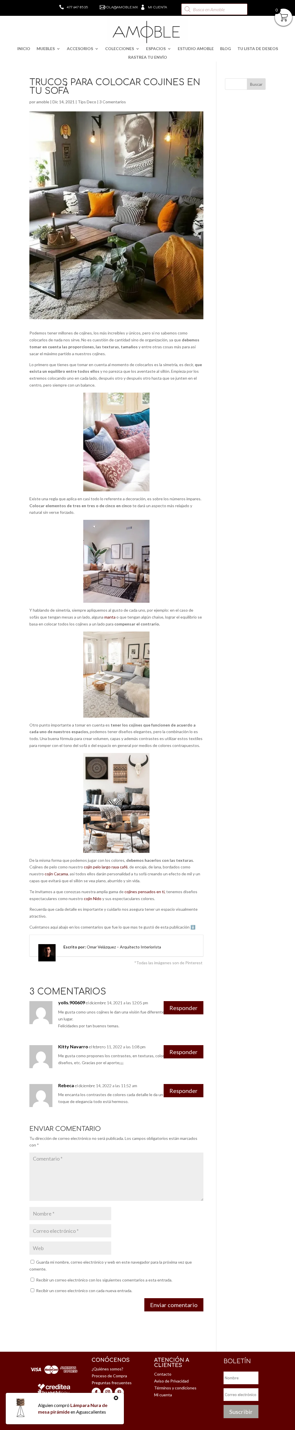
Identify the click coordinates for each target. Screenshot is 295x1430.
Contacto (162, 1374)
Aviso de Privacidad (171, 1380)
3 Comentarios (112, 101)
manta (110, 617)
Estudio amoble (196, 49)
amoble (42, 101)
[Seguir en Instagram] (107, 1392)
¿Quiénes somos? (107, 1368)
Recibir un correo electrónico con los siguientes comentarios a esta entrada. (104, 1279)
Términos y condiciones (175, 1387)
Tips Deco (87, 101)
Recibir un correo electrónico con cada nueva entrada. (84, 1290)
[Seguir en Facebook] (96, 1392)
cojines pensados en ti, (145, 891)
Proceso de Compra (109, 1375)
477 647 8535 (77, 7)
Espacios (156, 49)
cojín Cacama (56, 873)
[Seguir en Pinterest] (119, 1392)
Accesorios (80, 49)
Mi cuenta (157, 7)
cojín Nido (92, 898)
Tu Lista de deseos (257, 49)
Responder (183, 1007)
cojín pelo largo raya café (106, 866)
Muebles (46, 49)
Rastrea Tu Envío (147, 57)
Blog (225, 49)
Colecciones (119, 49)
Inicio (23, 49)
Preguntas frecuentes (112, 1382)
